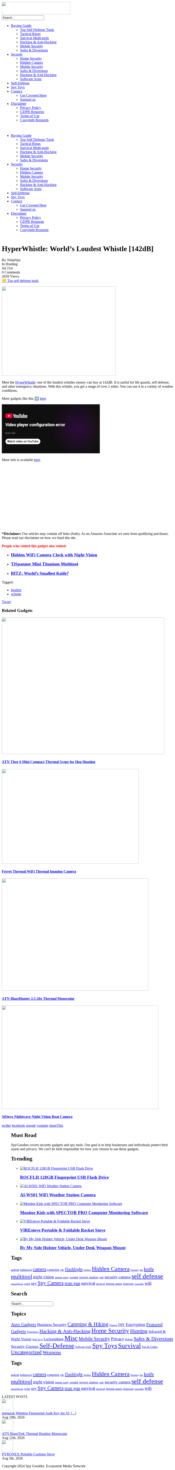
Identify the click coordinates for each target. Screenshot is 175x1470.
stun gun (72, 1283)
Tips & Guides (150, 1347)
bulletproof (26, 1269)
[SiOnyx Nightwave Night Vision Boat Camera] (80, 1108)
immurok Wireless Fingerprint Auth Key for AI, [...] (39, 1413)
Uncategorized (26, 1352)
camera (39, 1269)
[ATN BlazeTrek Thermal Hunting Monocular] (7, 1429)
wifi (148, 1283)
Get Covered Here (33, 95)
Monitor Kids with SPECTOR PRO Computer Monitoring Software (84, 1212)
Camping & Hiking (87, 1324)
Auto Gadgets (23, 1324)
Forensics (33, 1331)
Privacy (117, 1338)
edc (62, 1270)
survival (88, 1283)
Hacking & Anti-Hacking (38, 42)
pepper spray (62, 1277)
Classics (113, 1325)
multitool (21, 1276)
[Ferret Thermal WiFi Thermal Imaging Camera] (70, 862)
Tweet (6, 602)
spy (34, 1283)
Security (17, 54)
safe (101, 1277)
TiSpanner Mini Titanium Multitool (44, 564)
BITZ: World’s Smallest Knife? (40, 573)
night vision (43, 1276)
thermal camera (114, 1283)
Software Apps (30, 79)
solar (27, 1283)
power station (88, 1277)
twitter (6, 1125)
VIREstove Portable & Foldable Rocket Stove (62, 1230)
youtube (42, 1125)
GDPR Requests (32, 112)
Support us (28, 99)
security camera (118, 1277)
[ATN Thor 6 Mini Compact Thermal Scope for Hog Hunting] (83, 753)
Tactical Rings (30, 34)
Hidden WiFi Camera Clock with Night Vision (54, 554)
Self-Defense (20, 83)
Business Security (52, 1324)
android (15, 1269)
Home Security (31, 58)
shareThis (56, 1125)
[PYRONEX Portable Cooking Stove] (7, 1450)
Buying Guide (21, 26)
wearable (139, 1283)
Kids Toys (37, 1339)
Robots (129, 1339)
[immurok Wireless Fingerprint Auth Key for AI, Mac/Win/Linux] (7, 1409)
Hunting (139, 1331)
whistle (16, 594)
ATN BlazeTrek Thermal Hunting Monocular (34, 1434)
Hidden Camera (31, 62)
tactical (100, 1283)
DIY (121, 1325)
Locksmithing (54, 1339)
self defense (147, 1276)
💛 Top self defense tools (20, 281)
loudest (16, 590)
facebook (18, 1125)
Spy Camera (51, 1283)
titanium (128, 1283)
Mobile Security (31, 46)
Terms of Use (29, 116)
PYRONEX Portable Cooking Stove (28, 1454)
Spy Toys (18, 87)
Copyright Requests (34, 120)
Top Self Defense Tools (37, 30)
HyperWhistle (25, 382)
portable (74, 1277)
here (43, 398)
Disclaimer (18, 104)
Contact (16, 91)
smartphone (17, 1284)
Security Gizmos (25, 1346)
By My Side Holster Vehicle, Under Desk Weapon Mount (73, 1247)
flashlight (74, 1269)
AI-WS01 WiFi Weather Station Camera (58, 1194)
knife (149, 1269)
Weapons (52, 1352)
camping (53, 1269)
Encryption (135, 1324)
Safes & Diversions (34, 50)
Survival (129, 1345)
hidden (87, 1270)
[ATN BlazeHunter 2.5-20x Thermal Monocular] (75, 989)
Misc (71, 1338)
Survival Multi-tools (34, 38)
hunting (135, 1270)
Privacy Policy (30, 108)
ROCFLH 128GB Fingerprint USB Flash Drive (64, 1177)
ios (141, 1269)
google (31, 1125)
